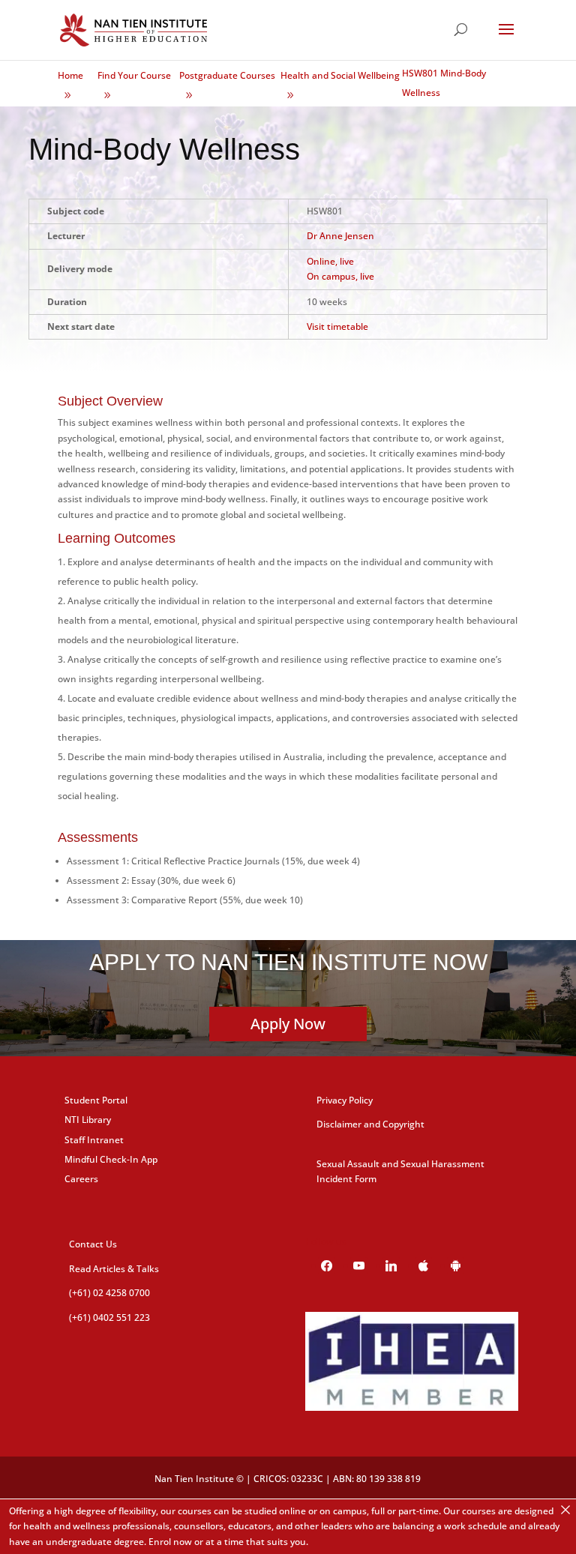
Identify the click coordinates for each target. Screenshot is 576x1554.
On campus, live (340, 276)
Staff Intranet (94, 1139)
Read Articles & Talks (114, 1268)
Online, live (330, 261)
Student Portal (96, 1100)
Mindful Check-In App (111, 1159)
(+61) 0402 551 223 (109, 1317)
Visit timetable (337, 326)
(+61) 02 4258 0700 (109, 1292)
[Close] (565, 1509)
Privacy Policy (344, 1100)
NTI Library (87, 1119)
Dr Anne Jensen (340, 235)
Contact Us (93, 1244)
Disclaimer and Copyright (370, 1124)
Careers (81, 1178)
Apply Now (288, 1024)
